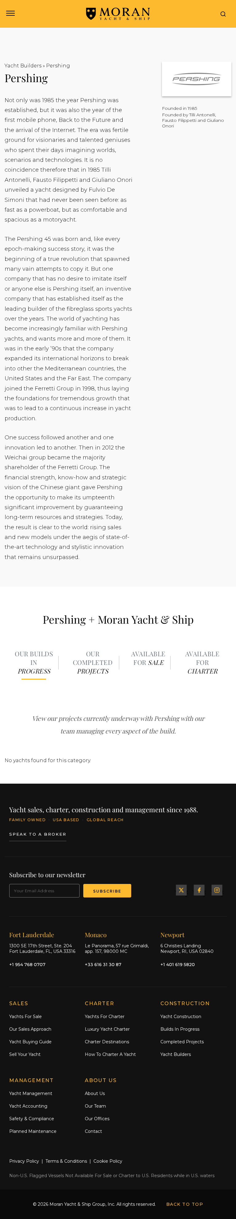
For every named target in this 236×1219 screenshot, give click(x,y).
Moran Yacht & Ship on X (181, 890)
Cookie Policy (107, 1161)
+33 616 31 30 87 (103, 964)
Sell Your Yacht (25, 1054)
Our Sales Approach (30, 1029)
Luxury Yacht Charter (107, 1029)
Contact (93, 1131)
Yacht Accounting (28, 1106)
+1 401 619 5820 (177, 964)
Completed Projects (182, 1042)
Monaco (96, 934)
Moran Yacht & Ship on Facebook (199, 890)
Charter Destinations (107, 1042)
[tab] (33, 663)
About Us (95, 1093)
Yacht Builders (23, 66)
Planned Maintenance (33, 1131)
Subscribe (107, 891)
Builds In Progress (179, 1029)
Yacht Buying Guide (30, 1042)
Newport (172, 934)
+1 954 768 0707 (27, 964)
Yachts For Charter (104, 1016)
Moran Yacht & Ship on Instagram (217, 890)
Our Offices (97, 1118)
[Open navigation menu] (10, 14)
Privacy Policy (24, 1161)
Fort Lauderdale (31, 934)
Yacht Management (30, 1093)
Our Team (95, 1106)
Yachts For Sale (25, 1016)
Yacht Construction (180, 1016)
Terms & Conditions (66, 1161)
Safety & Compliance (31, 1118)
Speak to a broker (37, 834)
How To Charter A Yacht (110, 1054)
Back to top (184, 1204)
